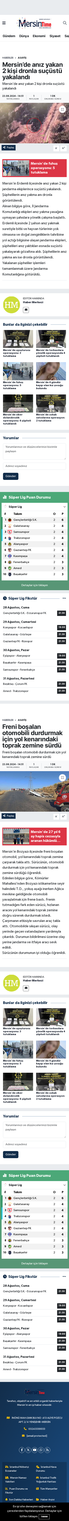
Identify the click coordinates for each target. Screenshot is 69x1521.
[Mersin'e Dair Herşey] (34, 23)
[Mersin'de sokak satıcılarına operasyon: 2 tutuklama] (51, 403)
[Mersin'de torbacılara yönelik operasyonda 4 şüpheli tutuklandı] (51, 338)
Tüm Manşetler (49, 1488)
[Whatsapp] (41, 1450)
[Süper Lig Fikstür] (64, 598)
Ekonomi (39, 36)
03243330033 (36, 1429)
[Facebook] (22, 1450)
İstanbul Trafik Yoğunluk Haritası (46, 1479)
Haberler (7, 58)
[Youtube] (35, 1450)
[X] (28, 1450)
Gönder (10, 476)
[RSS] (47, 1450)
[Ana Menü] (4, 23)
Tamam (44, 1517)
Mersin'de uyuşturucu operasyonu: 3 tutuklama (16, 353)
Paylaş (10, 147)
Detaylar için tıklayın (34, 585)
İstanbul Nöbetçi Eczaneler (17, 1469)
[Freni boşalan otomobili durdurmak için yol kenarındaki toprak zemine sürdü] (34, 791)
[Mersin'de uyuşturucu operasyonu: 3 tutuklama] (18, 338)
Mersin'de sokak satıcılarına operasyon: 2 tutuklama (50, 417)
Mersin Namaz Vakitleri (16, 1479)
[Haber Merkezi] (11, 304)
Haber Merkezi (33, 302)
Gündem (9, 36)
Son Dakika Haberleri (21, 1499)
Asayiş (22, 58)
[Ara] (65, 23)
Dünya (24, 36)
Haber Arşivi (47, 1499)
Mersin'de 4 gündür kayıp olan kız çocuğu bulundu (49, 385)
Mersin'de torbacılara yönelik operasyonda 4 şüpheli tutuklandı (50, 353)
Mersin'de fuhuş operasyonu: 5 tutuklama (13, 385)
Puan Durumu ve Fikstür (16, 1490)
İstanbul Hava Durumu (46, 1469)
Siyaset (55, 36)
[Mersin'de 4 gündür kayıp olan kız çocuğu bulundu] (51, 371)
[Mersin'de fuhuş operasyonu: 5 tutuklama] (18, 371)
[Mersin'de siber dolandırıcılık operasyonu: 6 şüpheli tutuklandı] (18, 403)
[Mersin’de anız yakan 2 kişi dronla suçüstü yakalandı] (34, 123)
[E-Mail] (26, 310)
